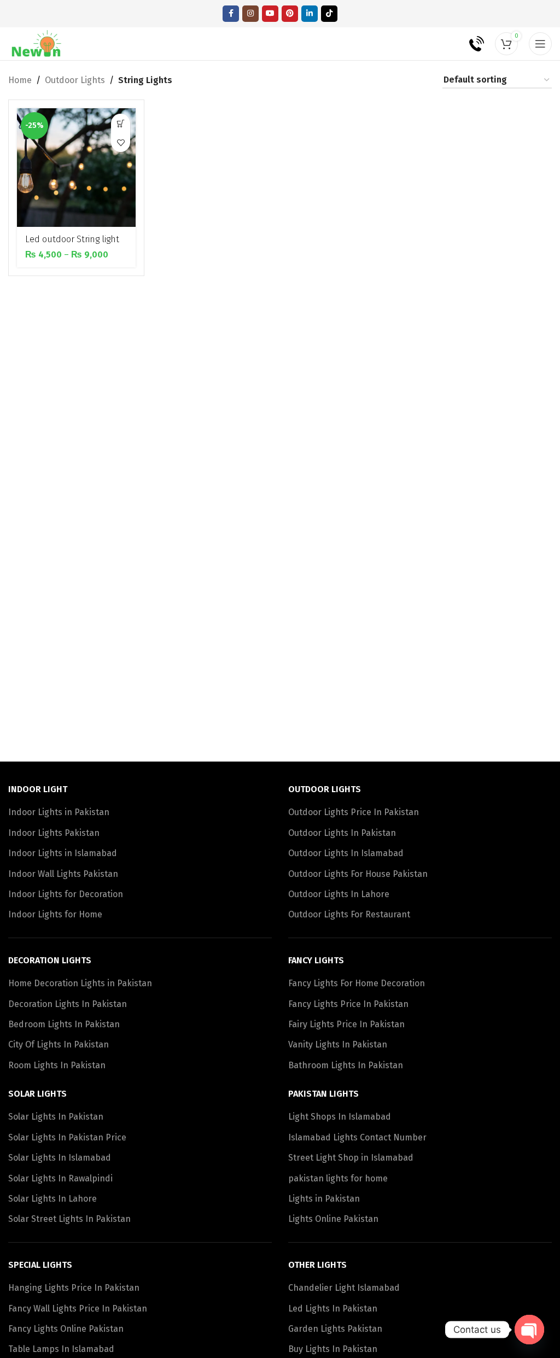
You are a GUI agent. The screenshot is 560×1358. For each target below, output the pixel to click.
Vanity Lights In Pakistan (337, 1044)
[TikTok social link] (329, 13)
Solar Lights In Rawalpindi (60, 1178)
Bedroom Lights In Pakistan (64, 1024)
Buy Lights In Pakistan (332, 1349)
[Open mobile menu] (540, 44)
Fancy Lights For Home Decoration (356, 983)
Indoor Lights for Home (55, 914)
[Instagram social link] (250, 13)
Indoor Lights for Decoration (65, 894)
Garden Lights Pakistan (335, 1329)
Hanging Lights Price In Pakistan (73, 1288)
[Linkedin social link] (309, 13)
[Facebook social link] (231, 13)
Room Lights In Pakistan (57, 1065)
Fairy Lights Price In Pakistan (346, 1024)
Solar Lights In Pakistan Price (67, 1137)
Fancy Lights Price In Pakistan (348, 1004)
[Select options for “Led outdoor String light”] (120, 123)
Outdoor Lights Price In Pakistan (353, 812)
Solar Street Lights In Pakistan (69, 1219)
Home (20, 80)
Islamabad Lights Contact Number (357, 1137)
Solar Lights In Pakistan (55, 1116)
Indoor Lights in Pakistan (58, 812)
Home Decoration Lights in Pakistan (80, 983)
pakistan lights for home (338, 1178)
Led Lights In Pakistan (332, 1308)
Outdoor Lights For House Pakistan (358, 874)
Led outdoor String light (72, 239)
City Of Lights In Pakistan (58, 1044)
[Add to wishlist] (120, 142)
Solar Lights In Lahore (52, 1198)
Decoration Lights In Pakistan (67, 1004)
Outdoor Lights (75, 80)
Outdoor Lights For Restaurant (349, 914)
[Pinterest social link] (290, 13)
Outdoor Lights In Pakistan (342, 833)
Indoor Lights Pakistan (54, 833)
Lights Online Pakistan (333, 1219)
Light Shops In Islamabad (339, 1116)
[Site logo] (37, 43)
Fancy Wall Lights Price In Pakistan (77, 1308)
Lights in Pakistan (324, 1198)
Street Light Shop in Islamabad (350, 1157)
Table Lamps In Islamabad (61, 1349)
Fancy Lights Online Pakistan (66, 1329)
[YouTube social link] (270, 13)
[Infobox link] (469, 43)
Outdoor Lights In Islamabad (346, 853)
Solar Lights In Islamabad (59, 1157)
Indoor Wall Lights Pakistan (63, 874)
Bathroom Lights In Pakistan (345, 1065)
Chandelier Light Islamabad (344, 1288)
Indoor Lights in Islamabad (62, 853)
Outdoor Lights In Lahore (338, 894)
